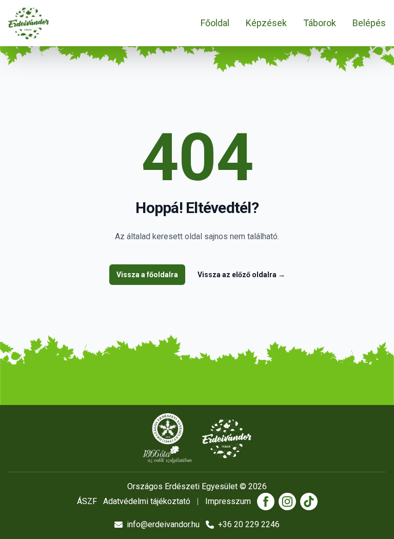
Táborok (319, 22)
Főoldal (215, 22)
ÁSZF (87, 501)
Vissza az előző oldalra (241, 275)
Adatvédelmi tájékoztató (146, 501)
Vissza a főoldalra (147, 275)
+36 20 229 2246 (249, 524)
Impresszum (228, 501)
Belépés (369, 22)
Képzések (266, 22)
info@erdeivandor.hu (163, 524)
